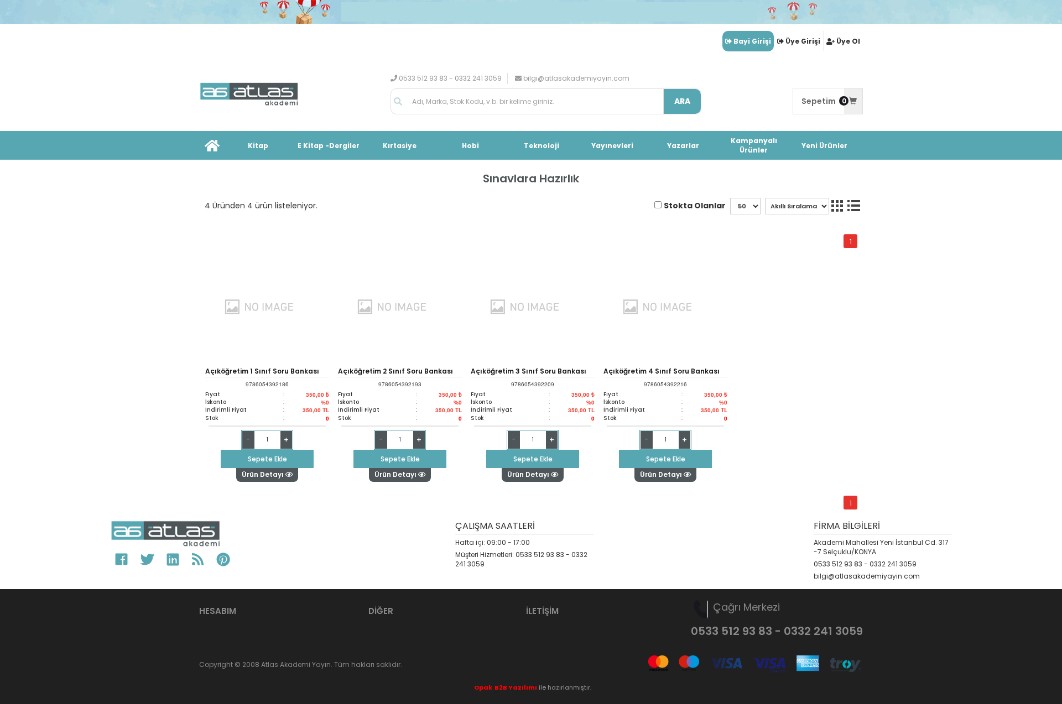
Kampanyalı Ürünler (754, 145)
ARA (682, 101)
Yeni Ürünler (824, 145)
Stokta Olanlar (695, 205)
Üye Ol (848, 41)
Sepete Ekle (267, 459)
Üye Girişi (802, 41)
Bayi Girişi (752, 41)
